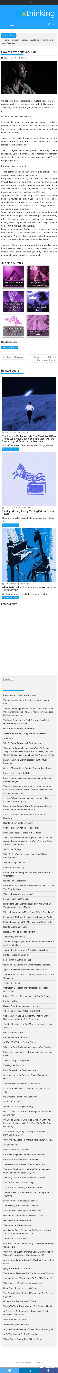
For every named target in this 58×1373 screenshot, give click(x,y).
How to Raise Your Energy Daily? (18, 823)
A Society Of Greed (12, 1101)
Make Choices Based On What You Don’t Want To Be (27, 922)
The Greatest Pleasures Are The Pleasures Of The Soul (28, 1273)
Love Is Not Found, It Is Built (16, 773)
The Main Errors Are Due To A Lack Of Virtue (24, 1164)
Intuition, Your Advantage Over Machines (22, 1210)
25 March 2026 (10, 433)
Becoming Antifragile (13, 1032)
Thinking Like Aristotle (13, 1065)
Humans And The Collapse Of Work (19, 1301)
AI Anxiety (8, 738)
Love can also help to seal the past (19, 695)
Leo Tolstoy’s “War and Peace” (17, 960)
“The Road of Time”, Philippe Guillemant (21, 1011)
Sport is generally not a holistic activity (21, 828)
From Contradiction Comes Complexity (21, 1070)
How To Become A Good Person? (19, 728)
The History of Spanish (14, 937)
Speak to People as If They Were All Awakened (25, 733)
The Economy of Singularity (16, 1060)
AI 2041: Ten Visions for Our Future (19, 1042)
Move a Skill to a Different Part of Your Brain (44, 358)
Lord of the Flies (11, 1001)
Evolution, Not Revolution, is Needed (20, 1200)
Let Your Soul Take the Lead (16, 899)
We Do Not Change (12, 849)
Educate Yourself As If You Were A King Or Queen (26, 996)
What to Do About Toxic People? (18, 894)
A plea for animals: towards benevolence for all (25, 969)
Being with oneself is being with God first (22, 833)
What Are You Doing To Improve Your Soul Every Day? (28, 1140)
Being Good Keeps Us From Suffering (20, 1288)
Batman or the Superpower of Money (20, 1159)
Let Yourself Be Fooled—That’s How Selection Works (27, 917)
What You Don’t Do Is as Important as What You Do (27, 1047)
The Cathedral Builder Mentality (17, 1225)
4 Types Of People (11, 983)
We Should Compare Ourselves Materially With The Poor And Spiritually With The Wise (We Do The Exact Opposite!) (27, 1123)
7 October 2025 (10, 584)
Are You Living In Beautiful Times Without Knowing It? (28, 1329)
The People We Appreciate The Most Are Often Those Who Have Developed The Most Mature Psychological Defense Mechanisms (28, 712)
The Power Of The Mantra (15, 1238)
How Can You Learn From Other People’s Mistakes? (27, 965)
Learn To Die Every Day (13, 867)
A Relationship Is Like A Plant (16, 1324)
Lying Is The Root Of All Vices (17, 1268)
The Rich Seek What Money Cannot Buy (21, 1083)
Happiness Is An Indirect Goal (17, 1220)
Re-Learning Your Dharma (15, 1037)
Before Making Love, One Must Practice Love (24, 1154)
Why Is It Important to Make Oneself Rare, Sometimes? (28, 912)
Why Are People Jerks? (14, 862)
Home (6, 40)
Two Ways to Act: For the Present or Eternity (24, 1177)
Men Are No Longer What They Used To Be (23, 1215)
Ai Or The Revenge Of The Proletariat (20, 1334)
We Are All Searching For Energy (18, 1106)
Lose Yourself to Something (16, 1149)
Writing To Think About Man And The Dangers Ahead (27, 1306)
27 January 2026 (11, 508)
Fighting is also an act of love (17, 955)
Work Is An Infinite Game (14, 1319)
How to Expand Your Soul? (15, 927)
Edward (24, 58)
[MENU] (12, 25)
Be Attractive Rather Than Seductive (20, 1097)
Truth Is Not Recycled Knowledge (18, 1182)
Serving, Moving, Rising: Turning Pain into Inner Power (27, 768)
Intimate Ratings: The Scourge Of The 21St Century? (27, 1278)
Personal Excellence (30, 40)
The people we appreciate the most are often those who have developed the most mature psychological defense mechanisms (27, 789)
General (15, 40)
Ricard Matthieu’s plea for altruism (19, 932)
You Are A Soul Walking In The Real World (22, 1187)
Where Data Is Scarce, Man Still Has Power (23, 1339)
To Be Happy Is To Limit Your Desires (20, 1205)
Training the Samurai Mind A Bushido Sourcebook (26, 950)
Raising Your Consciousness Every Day (21, 1006)
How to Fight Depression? (15, 880)
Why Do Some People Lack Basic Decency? (23, 743)
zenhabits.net (25, 116)
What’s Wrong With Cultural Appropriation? (23, 1283)
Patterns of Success (14, 357)
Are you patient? (11, 1144)
